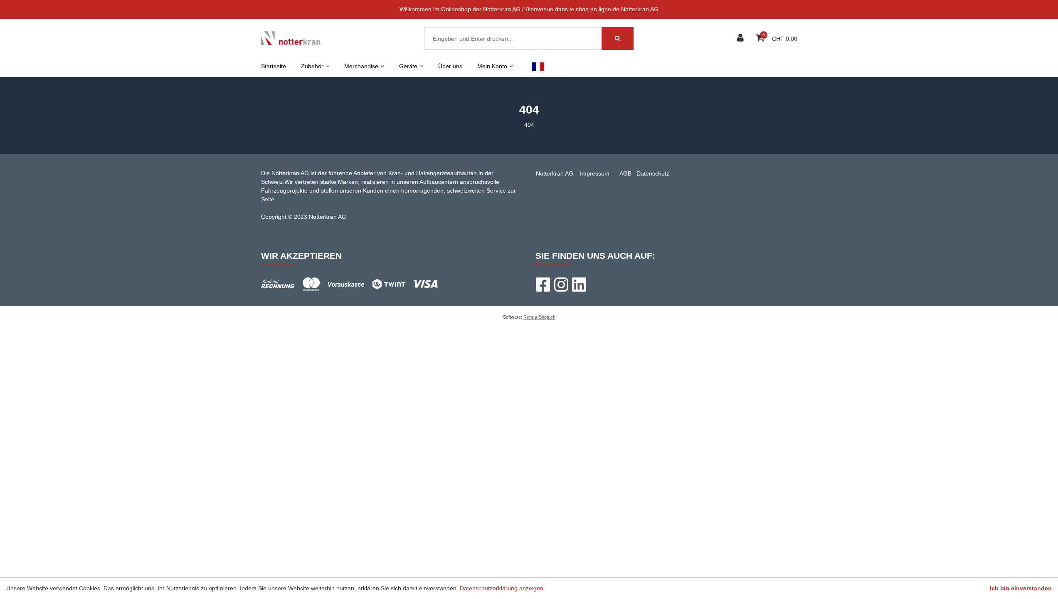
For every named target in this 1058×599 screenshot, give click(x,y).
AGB (625, 173)
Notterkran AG (554, 173)
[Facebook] (542, 284)
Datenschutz (652, 173)
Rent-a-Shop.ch (539, 316)
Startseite (273, 66)
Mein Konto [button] (492, 66)
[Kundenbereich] (741, 38)
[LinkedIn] (579, 284)
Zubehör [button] (312, 66)
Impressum (594, 173)
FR (538, 66)
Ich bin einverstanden (1021, 588)
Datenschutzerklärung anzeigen (501, 588)
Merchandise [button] (361, 66)
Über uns (450, 66)
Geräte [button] (408, 66)
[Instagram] (561, 284)
